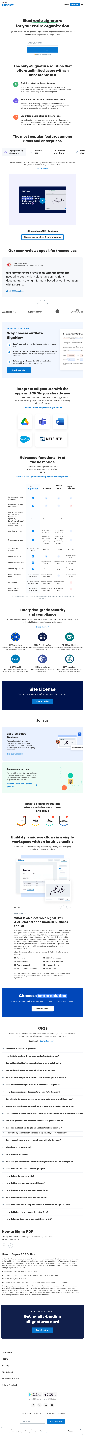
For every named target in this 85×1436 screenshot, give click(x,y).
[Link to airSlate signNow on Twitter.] (39, 1405)
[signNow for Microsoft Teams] (42, 421)
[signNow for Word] (60, 421)
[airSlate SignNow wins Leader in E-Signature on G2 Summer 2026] (21, 821)
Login (66, 4)
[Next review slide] (46, 302)
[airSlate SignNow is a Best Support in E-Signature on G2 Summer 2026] (49, 821)
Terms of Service (26, 1413)
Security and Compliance (56, 1413)
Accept (70, 1431)
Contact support (47, 1041)
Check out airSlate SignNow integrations (41, 407)
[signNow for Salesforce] (25, 439)
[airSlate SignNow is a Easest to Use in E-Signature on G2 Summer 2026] (35, 821)
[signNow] (8, 4)
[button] (82, 4)
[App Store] (50, 1394)
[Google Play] (35, 1394)
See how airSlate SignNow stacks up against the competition (41, 477)
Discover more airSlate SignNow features (42, 237)
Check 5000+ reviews (15, 291)
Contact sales (42, 701)
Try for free (43, 50)
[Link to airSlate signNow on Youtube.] (52, 1405)
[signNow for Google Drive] (25, 421)
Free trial (74, 4)
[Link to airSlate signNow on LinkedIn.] (45, 1405)
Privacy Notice (39, 1413)
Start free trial (18, 370)
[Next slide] (10, 1245)
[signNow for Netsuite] (51, 439)
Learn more (42, 168)
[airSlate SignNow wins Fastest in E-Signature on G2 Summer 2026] (63, 821)
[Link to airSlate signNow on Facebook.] (33, 1405)
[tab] (14, 152)
